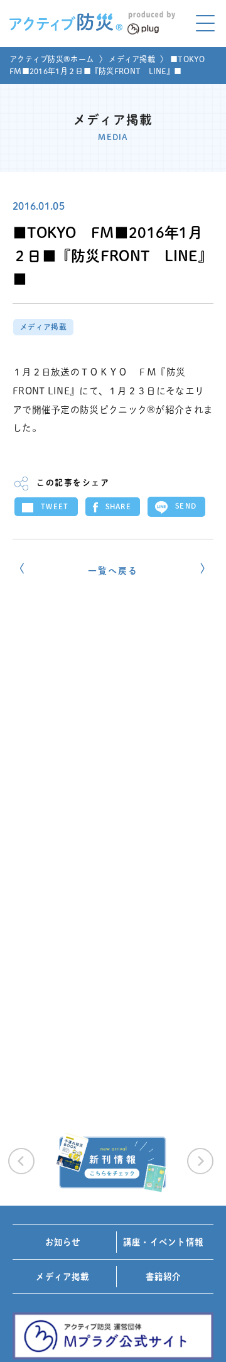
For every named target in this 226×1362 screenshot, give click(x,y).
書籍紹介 (163, 1276)
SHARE (118, 506)
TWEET (55, 506)
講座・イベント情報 (163, 1242)
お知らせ (63, 1242)
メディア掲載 (132, 59)
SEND (185, 505)
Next (200, 1161)
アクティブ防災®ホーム (51, 59)
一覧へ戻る (112, 570)
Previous (21, 1161)
